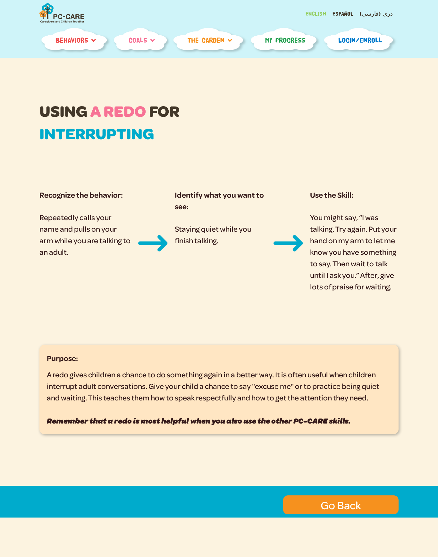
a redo (118, 110)
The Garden (206, 40)
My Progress (285, 40)
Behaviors (72, 40)
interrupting (96, 133)
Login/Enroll (360, 40)
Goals (138, 40)
